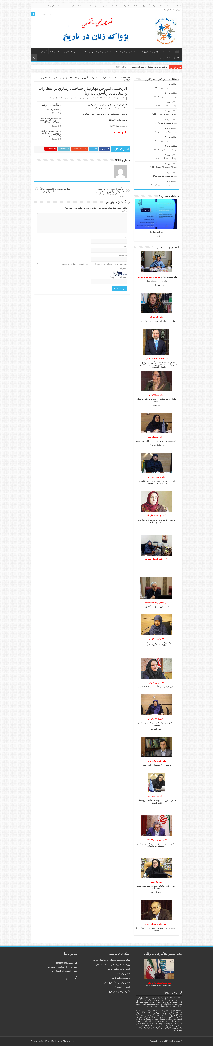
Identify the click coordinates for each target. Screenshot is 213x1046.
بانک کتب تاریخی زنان (131, 5)
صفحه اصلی (176, 5)
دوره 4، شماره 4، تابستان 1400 (164, 114)
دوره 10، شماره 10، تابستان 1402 (163, 167)
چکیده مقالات (163, 5)
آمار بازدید (51, 5)
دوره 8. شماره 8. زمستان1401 (165, 149)
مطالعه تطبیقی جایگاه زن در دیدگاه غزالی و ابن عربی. (55, 189)
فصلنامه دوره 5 (171, 119)
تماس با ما (62, 5)
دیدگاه (124, 211)
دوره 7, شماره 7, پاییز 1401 (166, 141)
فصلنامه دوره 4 (171, 111)
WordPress (46, 1041)
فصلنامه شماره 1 (156, 232)
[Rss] (50, 14)
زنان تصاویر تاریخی (52, 109)
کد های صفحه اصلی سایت (171, 10)
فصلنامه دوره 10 (170, 164)
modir (123, 98)
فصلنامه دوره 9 (171, 155)
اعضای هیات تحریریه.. (76, 5)
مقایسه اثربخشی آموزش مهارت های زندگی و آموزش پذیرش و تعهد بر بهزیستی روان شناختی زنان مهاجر (109, 191)
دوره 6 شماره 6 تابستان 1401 (165, 132)
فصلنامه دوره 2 (171, 93)
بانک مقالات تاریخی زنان (110, 5)
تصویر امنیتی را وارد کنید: (117, 277)
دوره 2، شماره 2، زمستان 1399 (164, 96)
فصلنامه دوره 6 (171, 128)
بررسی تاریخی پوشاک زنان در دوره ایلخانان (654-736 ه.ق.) (144, 67)
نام (125, 237)
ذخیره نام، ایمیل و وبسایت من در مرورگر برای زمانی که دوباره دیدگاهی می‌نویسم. (94, 264)
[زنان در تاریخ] (107, 30)
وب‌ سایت (123, 255)
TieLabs (66, 1041)
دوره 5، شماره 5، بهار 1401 (166, 123)
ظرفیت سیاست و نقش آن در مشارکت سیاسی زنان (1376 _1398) (50, 120)
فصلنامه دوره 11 (170, 172)
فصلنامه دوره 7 (171, 137)
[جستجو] (33, 14)
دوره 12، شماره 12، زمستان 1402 (163, 185)
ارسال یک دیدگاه (54, 98)
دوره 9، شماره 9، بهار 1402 (166, 158)
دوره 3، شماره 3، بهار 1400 (166, 105)
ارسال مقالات (92, 5)
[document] (156, 410)
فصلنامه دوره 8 (171, 146)
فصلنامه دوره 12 (170, 181)
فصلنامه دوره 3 (171, 102)
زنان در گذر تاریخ (149, 5)
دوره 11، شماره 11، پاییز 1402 (165, 176)
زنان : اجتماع (78, 98)
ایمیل (124, 246)
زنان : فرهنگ (69, 98)
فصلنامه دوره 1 (171, 84)
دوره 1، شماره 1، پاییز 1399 (166, 88)
